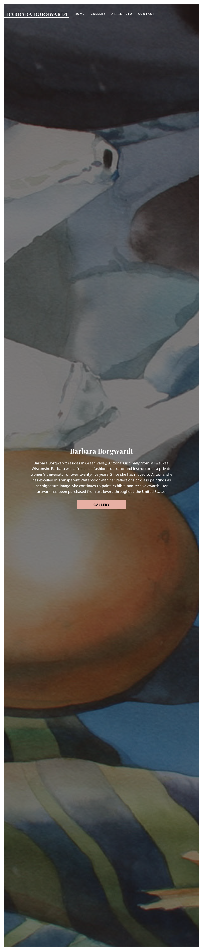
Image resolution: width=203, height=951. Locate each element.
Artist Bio (110, 197)
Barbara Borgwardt (38, 14)
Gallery (82, 197)
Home (60, 197)
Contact (139, 197)
